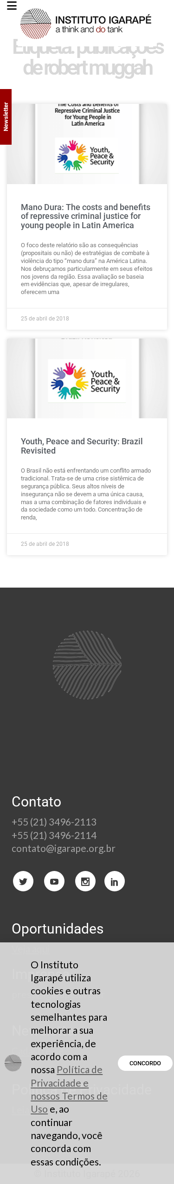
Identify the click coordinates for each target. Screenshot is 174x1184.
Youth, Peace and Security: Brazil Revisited (82, 445)
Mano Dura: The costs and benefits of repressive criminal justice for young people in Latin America (85, 216)
